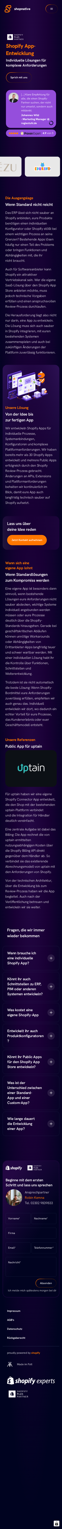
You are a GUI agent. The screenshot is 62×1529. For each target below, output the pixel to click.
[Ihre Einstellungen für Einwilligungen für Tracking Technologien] (56, 1523)
